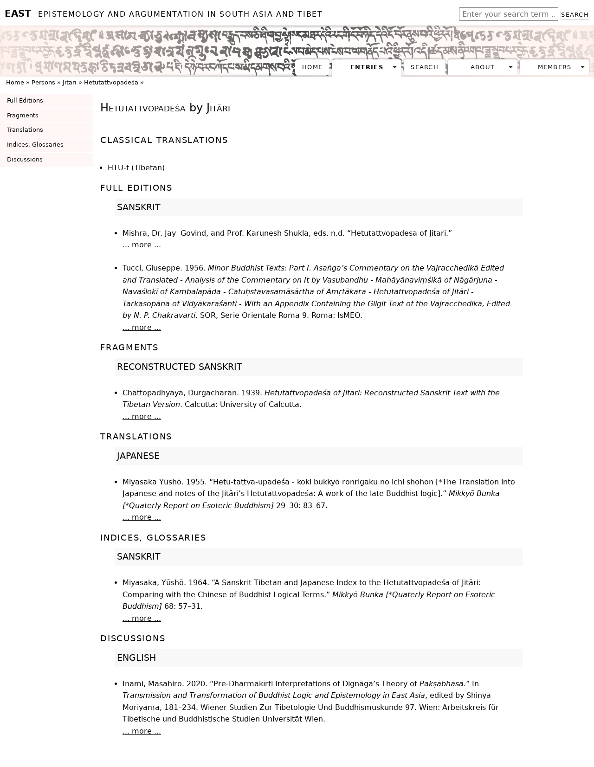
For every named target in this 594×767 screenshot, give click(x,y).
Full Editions (25, 100)
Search (575, 14)
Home (312, 67)
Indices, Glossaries (35, 144)
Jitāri (70, 82)
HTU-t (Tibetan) (136, 167)
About (483, 67)
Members (555, 67)
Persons (43, 82)
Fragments (23, 115)
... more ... (142, 244)
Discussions (25, 159)
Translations (25, 129)
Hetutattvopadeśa (111, 82)
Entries (366, 67)
